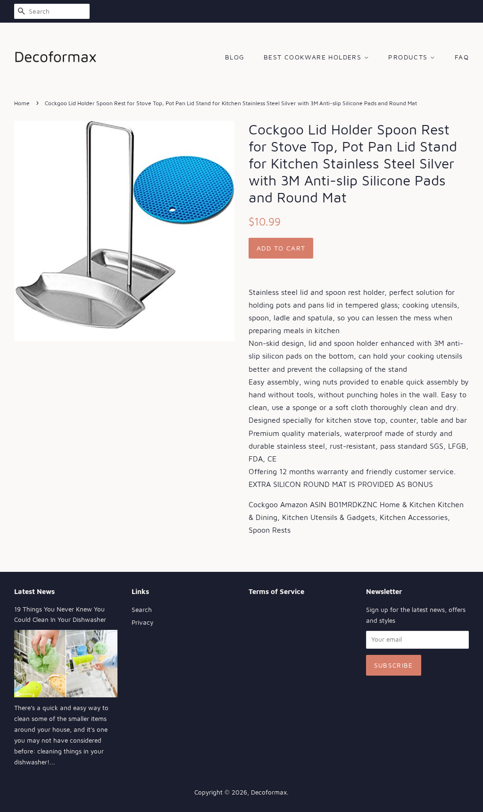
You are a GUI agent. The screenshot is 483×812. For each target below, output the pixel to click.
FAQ (462, 57)
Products (409, 57)
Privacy (142, 622)
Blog (235, 57)
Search (142, 609)
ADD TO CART (281, 248)
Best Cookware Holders (314, 57)
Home (22, 103)
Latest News (34, 591)
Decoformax (269, 792)
